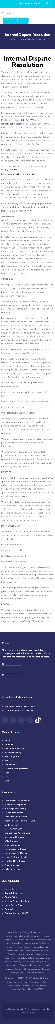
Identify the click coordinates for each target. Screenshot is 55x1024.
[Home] (6, 13)
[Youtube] (29, 720)
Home (12, 39)
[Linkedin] (21, 720)
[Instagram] (13, 720)
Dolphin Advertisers (27, 1012)
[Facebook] (5, 720)
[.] (28, 13)
